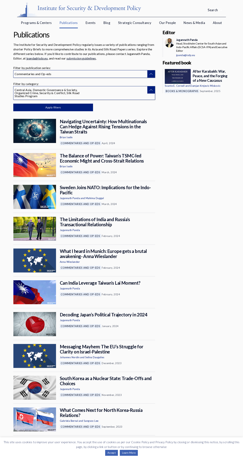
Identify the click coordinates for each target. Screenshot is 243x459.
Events (91, 23)
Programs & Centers (36, 23)
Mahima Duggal (95, 198)
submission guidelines (81, 58)
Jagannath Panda (70, 198)
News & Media (194, 23)
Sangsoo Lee (91, 420)
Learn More (129, 452)
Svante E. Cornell (175, 85)
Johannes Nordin (70, 357)
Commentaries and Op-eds (80, 143)
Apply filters (53, 107)
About (217, 23)
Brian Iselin (66, 137)
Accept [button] (111, 452)
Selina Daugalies (94, 357)
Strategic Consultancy (134, 23)
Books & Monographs (182, 91)
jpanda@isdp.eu (37, 58)
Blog (106, 23)
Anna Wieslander (70, 261)
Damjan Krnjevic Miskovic (205, 85)
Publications (68, 23)
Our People (167, 23)
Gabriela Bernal (69, 420)
